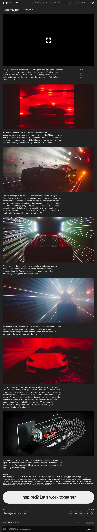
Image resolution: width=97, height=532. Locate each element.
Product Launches (84, 72)
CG (81, 73)
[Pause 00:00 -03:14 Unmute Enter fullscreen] (48, 40)
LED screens (83, 75)
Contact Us (83, 2)
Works (37, 2)
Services (56, 2)
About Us (65, 2)
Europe (82, 77)
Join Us (74, 2)
